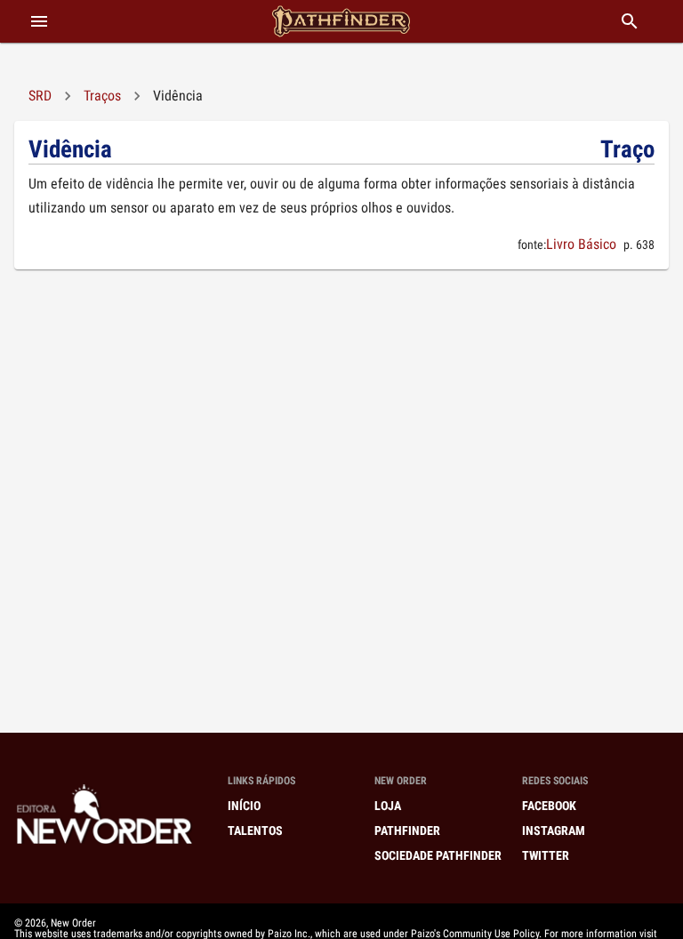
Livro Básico (581, 244)
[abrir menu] (39, 21)
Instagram (553, 830)
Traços (102, 95)
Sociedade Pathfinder (438, 855)
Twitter (545, 855)
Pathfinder (407, 830)
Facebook (549, 806)
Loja (387, 806)
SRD (40, 95)
